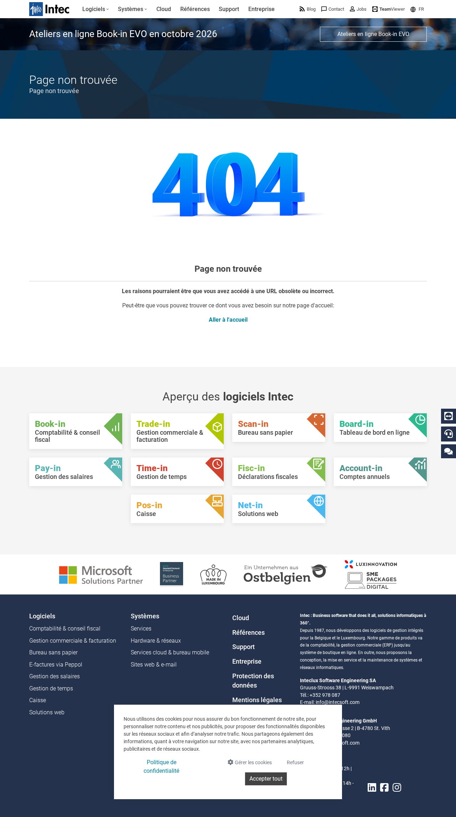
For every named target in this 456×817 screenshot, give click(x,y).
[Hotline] (448, 433)
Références (248, 632)
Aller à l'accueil (228, 319)
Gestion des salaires (54, 676)
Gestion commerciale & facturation (72, 640)
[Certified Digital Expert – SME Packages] (371, 574)
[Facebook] (384, 787)
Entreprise (246, 661)
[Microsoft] (101, 574)
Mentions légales (257, 700)
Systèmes (145, 616)
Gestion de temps (51, 688)
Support (243, 646)
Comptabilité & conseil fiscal (64, 628)
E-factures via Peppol (55, 664)
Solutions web (46, 712)
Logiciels (42, 616)
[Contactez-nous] (448, 451)
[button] (417, 9)
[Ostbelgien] (286, 574)
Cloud (240, 618)
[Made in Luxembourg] (213, 574)
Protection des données (253, 681)
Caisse (37, 700)
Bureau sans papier (53, 652)
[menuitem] (96, 9)
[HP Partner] (171, 574)
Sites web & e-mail (154, 664)
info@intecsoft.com (337, 702)
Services (141, 628)
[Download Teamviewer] (448, 416)
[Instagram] (397, 787)
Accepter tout (266, 778)
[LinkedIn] (372, 787)
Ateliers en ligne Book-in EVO (373, 34)
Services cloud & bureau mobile (170, 652)
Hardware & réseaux (156, 640)
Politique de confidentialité (161, 766)
